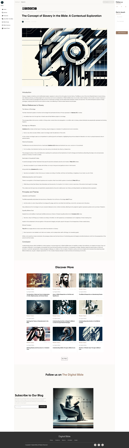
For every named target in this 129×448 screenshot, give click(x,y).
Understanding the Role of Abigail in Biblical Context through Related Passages (64, 322)
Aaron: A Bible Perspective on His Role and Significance (63, 295)
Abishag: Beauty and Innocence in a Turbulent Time (38, 348)
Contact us (57, 440)
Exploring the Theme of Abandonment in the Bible (38, 322)
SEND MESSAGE (122, 32)
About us (64, 440)
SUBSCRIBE (43, 406)
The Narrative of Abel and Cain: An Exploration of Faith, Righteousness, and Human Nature (38, 295)
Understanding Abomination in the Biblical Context (89, 322)
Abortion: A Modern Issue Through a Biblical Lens (90, 348)
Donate (75, 440)
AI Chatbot (70, 440)
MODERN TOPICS (30, 11)
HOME (23, 11)
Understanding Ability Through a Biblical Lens (64, 347)
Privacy (51, 440)
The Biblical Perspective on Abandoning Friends (90, 294)
